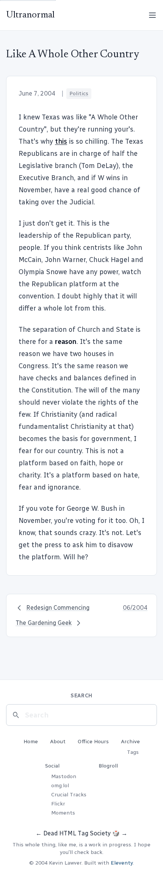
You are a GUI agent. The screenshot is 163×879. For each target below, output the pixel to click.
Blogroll (108, 766)
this (61, 141)
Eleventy (122, 863)
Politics (78, 93)
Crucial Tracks (68, 794)
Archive (130, 741)
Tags (133, 752)
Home (31, 741)
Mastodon (63, 776)
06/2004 (135, 607)
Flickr (58, 804)
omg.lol (60, 785)
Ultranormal (30, 15)
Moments (63, 813)
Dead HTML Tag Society (77, 833)
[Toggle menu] (152, 15)
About (58, 741)
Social (52, 766)
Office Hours (93, 741)
